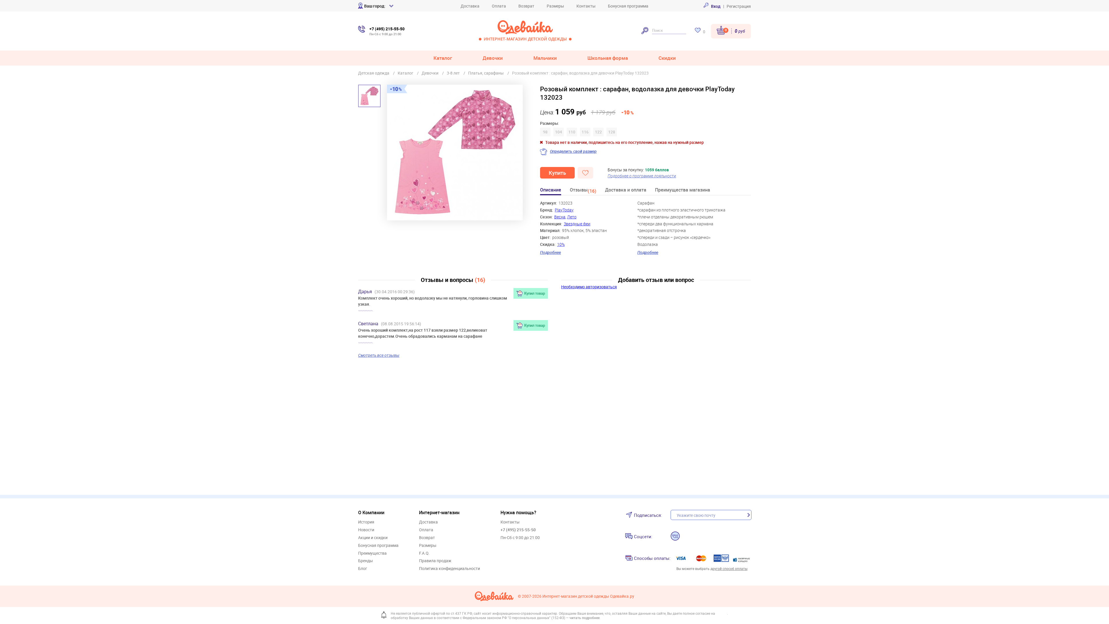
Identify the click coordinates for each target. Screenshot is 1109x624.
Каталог (442, 58)
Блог (362, 568)
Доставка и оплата (625, 190)
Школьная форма (607, 58)
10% (561, 244)
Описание (550, 190)
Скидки (667, 58)
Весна (559, 217)
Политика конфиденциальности (449, 568)
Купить (557, 172)
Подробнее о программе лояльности (642, 176)
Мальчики (545, 58)
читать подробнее (585, 618)
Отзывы (583, 190)
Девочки (493, 58)
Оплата (499, 6)
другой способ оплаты (728, 568)
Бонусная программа (628, 6)
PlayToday (564, 210)
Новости (366, 530)
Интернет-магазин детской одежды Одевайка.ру (588, 596)
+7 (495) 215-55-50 (518, 529)
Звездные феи (577, 223)
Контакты (586, 6)
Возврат (526, 6)
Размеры (555, 6)
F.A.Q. (424, 553)
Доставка (470, 6)
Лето (571, 217)
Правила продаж (435, 560)
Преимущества (372, 553)
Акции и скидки (373, 537)
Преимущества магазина (682, 190)
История (366, 522)
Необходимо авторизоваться (589, 286)
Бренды (365, 560)
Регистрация (739, 6)
